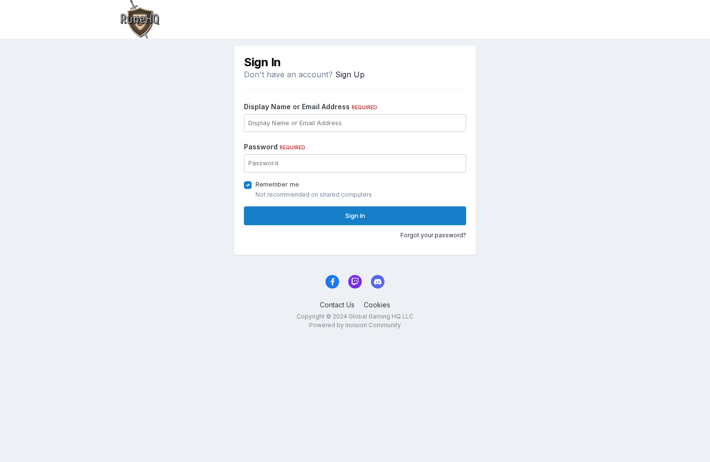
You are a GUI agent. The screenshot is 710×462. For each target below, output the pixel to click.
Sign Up (350, 74)
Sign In (355, 215)
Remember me (277, 184)
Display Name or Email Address (310, 106)
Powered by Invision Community (355, 325)
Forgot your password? (433, 235)
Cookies (377, 305)
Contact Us (337, 305)
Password (274, 147)
